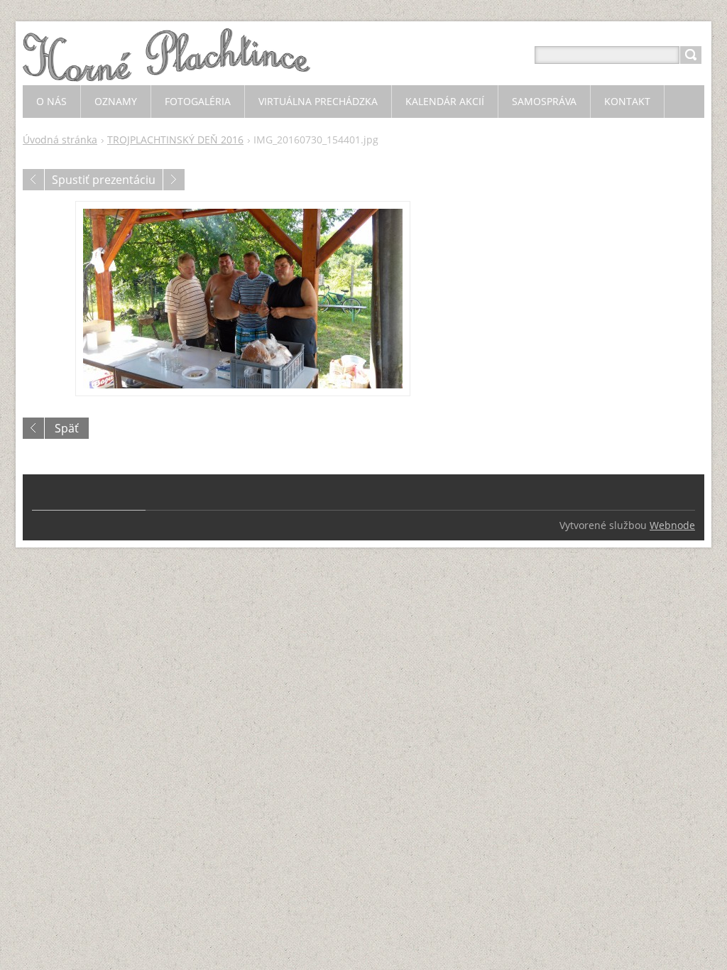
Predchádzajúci (33, 179)
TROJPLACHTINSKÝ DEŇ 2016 (175, 139)
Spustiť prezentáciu (103, 179)
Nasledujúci (174, 179)
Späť (67, 428)
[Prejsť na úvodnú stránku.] (166, 72)
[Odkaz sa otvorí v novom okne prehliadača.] (242, 298)
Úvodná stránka (60, 139)
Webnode (672, 525)
